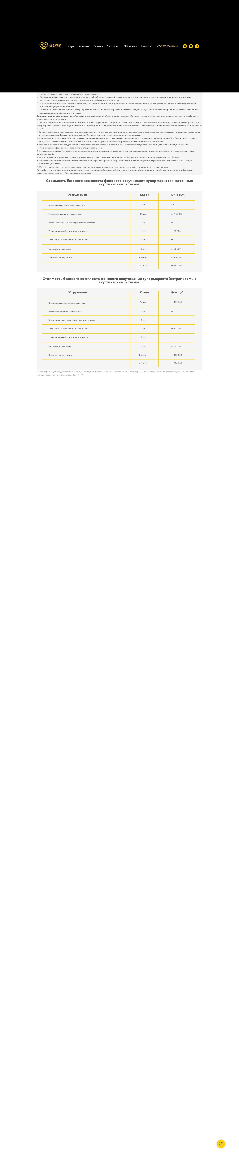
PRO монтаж (130, 46)
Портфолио (113, 46)
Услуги (71, 46)
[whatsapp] (191, 46)
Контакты (146, 46)
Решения (98, 46)
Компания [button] (84, 46)
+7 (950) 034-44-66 (167, 46)
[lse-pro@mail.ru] (185, 46)
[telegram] (197, 46)
